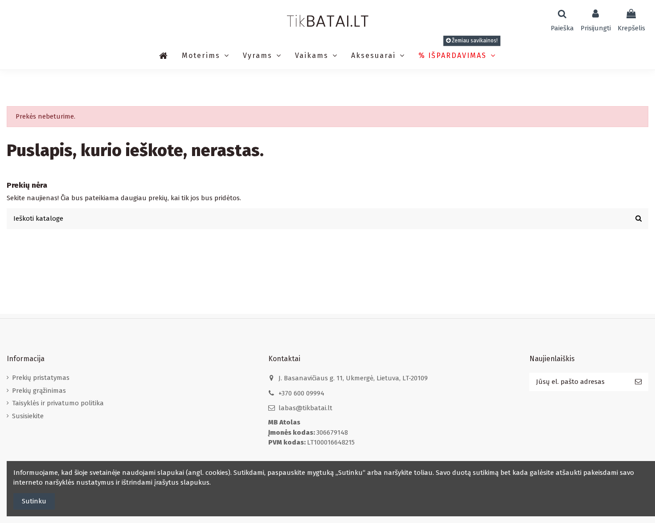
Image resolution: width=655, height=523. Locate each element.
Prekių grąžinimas (39, 391)
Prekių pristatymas (41, 378)
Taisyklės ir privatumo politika (58, 403)
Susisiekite (28, 416)
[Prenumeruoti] (638, 382)
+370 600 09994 (301, 393)
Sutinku (34, 501)
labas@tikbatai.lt (305, 408)
